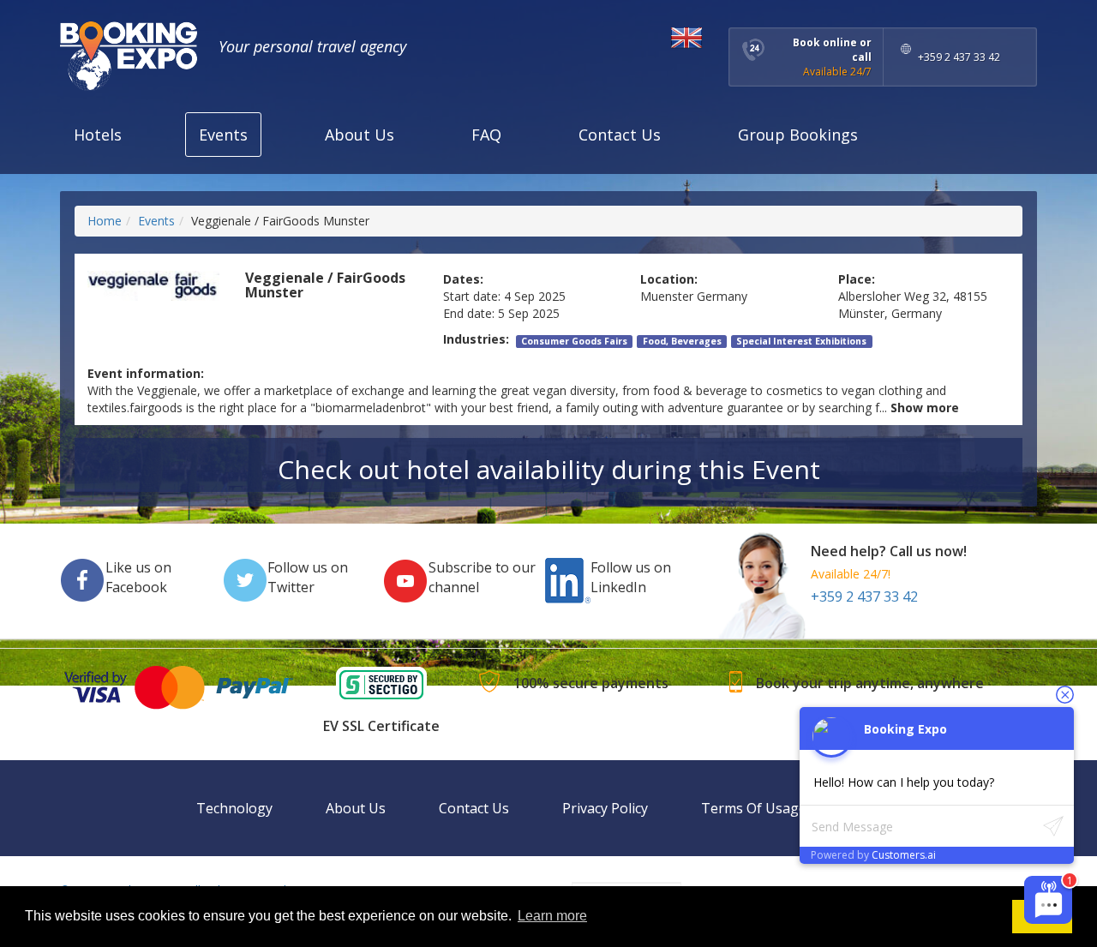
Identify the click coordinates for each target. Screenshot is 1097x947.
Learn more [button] (552, 915)
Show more (924, 407)
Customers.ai (904, 855)
